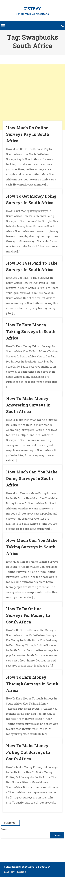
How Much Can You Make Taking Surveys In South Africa (31, 547)
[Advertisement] (32, 97)
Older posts (12, 823)
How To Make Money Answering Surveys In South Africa (28, 405)
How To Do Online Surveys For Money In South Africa (28, 615)
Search (5, 829)
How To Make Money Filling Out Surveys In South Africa (28, 752)
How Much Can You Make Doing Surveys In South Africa (31, 478)
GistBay (32, 8)
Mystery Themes (15, 871)
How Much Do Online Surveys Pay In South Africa (27, 134)
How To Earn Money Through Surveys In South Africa (32, 683)
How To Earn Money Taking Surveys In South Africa (30, 331)
